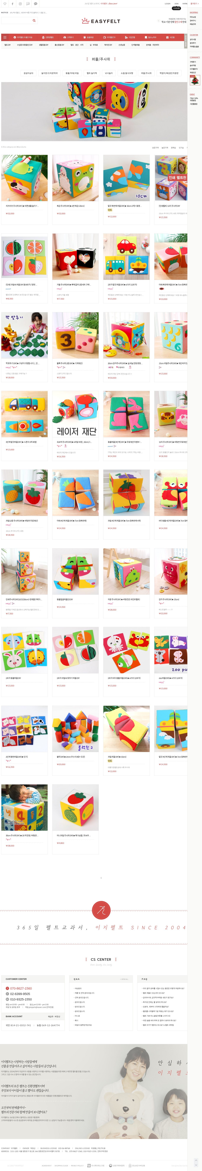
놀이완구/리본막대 (49, 73)
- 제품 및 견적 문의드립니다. (84, 993)
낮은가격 (155, 147)
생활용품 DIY (43, 44)
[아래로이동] (196, 1165)
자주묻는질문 (194, 46)
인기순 (181, 147)
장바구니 (193, 20)
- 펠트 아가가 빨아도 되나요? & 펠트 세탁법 (158, 1025)
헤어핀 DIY (108, 44)
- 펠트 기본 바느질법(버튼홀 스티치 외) (156, 1015)
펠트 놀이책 (92, 73)
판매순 (173, 147)
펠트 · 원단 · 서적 (77, 44)
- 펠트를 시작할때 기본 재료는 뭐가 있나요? (158, 1011)
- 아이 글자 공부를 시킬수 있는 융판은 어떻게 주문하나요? (163, 988)
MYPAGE (186, 4)
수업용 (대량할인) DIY (24, 44)
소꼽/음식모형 (127, 73)
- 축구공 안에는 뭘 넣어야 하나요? (154, 1002)
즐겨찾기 (195, 3)
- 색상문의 (77, 988)
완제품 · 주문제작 (152, 44)
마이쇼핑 (193, 17)
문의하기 (193, 43)
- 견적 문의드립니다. (81, 997)
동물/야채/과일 (72, 73)
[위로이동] (196, 1160)
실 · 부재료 (94, 44)
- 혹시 (76, 1020)
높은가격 (165, 147)
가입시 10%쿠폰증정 (194, 99)
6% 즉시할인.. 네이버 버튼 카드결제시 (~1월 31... (28, 12)
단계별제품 (135, 44)
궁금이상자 (28, 73)
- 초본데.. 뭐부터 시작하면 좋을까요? (155, 1006)
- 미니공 (77, 1015)
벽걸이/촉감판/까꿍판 (169, 73)
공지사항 (193, 39)
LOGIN (167, 4)
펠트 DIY (7, 44)
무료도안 (193, 72)
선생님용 (121, 44)
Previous (158, 20)
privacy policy (77, 1166)
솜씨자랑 (193, 65)
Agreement (47, 1166)
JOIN (176, 4)
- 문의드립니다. (79, 1002)
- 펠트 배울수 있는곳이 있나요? (153, 993)
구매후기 (193, 62)
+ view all (124, 979)
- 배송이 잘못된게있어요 (83, 1025)
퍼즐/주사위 (146, 73)
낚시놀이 (109, 73)
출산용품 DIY (59, 44)
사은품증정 (193, 104)
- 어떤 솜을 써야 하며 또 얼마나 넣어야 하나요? (159, 1020)
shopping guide (61, 1166)
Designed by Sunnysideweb (183, 1166)
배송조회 (193, 24)
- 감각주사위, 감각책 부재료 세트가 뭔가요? (158, 997)
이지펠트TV (194, 69)
